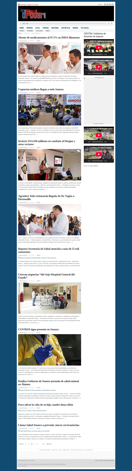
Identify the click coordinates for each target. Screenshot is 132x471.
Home (20, 33)
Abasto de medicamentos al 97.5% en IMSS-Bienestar (49, 37)
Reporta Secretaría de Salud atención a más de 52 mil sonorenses (48, 250)
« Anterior (21, 444)
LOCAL (37, 28)
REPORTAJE (66, 28)
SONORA (46, 28)
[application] (99, 47)
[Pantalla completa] (111, 54)
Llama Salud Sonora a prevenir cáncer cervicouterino (48, 425)
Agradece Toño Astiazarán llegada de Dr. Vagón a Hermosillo (46, 197)
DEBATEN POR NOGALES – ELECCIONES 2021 (82, 450)
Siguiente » (49, 444)
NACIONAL (55, 28)
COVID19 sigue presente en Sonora (38, 329)
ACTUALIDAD (39, 30)
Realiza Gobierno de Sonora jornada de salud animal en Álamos (48, 383)
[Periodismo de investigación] (32, 13)
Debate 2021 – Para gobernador (60, 450)
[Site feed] (112, 4)
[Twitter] (107, 4)
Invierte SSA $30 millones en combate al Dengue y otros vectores (46, 142)
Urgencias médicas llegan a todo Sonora (40, 89)
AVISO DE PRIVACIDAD (44, 450)
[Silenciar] (109, 54)
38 (43, 444)
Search (100, 4)
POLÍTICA (21, 30)
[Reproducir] (86, 54)
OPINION (29, 28)
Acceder (97, 460)
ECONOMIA (30, 30)
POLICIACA (85, 28)
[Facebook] (105, 4)
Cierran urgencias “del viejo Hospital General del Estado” (46, 276)
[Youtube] (110, 4)
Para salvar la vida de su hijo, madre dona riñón (45, 404)
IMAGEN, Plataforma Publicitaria (106, 460)
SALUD (38, 41)
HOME (21, 28)
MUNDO (75, 28)
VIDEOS (48, 30)
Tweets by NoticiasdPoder (91, 166)
